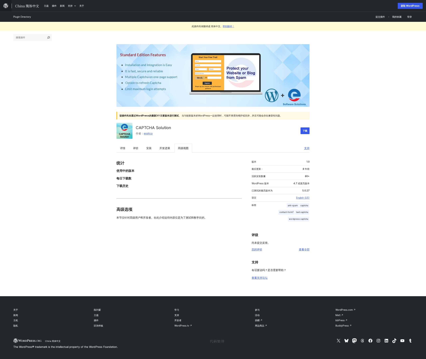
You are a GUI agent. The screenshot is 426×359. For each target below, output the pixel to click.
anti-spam (293, 205)
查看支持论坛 (260, 277)
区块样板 (98, 325)
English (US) (303, 197)
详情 (122, 148)
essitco (148, 133)
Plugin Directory (22, 16)
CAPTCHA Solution (153, 127)
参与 (257, 309)
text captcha (302, 212)
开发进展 (164, 148)
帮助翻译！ (228, 26)
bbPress (341, 320)
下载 (305, 130)
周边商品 (261, 325)
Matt (339, 315)
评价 (135, 148)
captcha (304, 205)
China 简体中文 (53, 341)
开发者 (177, 320)
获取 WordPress (410, 5)
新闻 (15, 315)
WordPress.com (345, 309)
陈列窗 (97, 309)
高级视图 (183, 148)
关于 (15, 309)
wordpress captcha (298, 219)
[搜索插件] (48, 37)
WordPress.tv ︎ (183, 325)
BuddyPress (343, 325)
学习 (176, 309)
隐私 (15, 325)
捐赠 (258, 320)
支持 (307, 148)
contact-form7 (286, 212)
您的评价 (257, 249)
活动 (257, 315)
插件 (96, 320)
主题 (96, 315)
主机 (15, 320)
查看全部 (304, 249)
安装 (149, 148)
